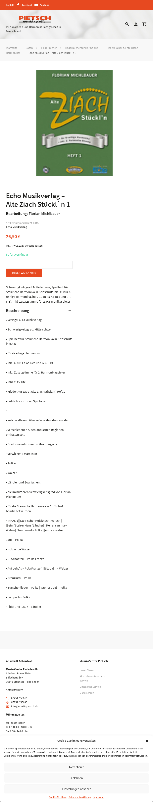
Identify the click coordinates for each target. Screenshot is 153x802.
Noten (29, 48)
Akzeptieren (76, 767)
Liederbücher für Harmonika (81, 48)
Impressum (98, 797)
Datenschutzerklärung (80, 797)
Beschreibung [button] (17, 310)
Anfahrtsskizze (14, 690)
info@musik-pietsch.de (24, 706)
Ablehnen (77, 778)
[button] (147, 741)
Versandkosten (34, 245)
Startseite (11, 48)
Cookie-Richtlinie (58, 797)
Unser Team (86, 670)
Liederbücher (49, 48)
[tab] (39, 458)
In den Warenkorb (24, 273)
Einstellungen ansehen (76, 789)
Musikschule (86, 693)
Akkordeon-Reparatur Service (92, 678)
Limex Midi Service (90, 686)
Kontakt (10, 4)
